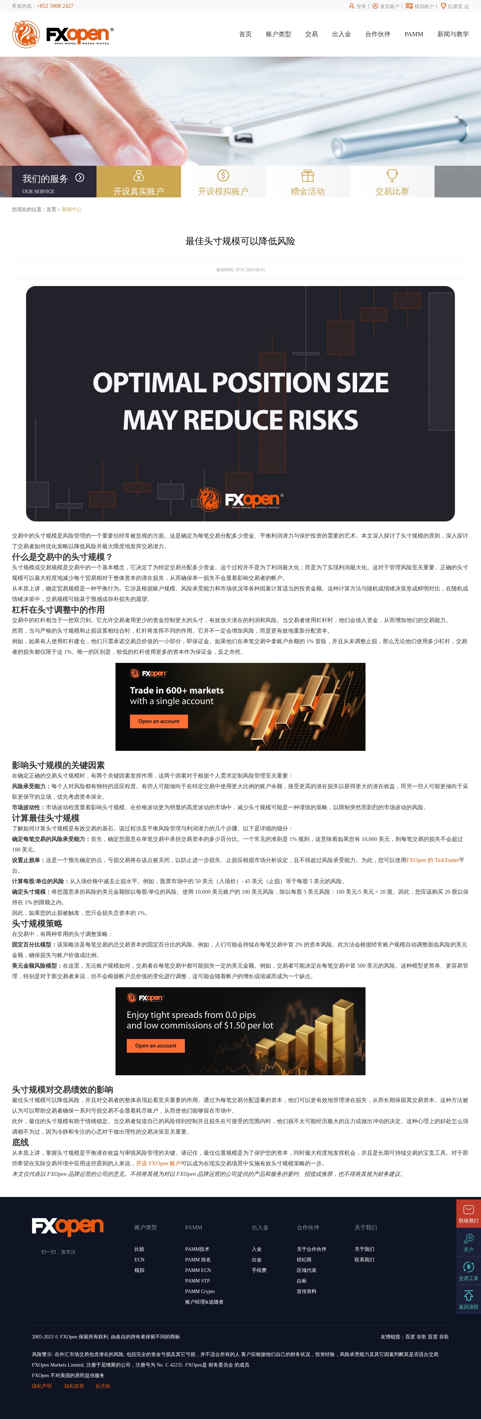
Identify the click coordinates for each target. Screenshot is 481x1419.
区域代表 (307, 1270)
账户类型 (278, 34)
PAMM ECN (198, 1270)
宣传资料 (307, 1291)
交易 (311, 34)
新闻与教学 (453, 34)
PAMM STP (197, 1281)
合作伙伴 (378, 34)
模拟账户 (420, 6)
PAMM (414, 34)
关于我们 (364, 1249)
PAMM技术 (197, 1249)
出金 (257, 1259)
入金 (257, 1249)
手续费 (259, 1270)
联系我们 (364, 1259)
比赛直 (452, 6)
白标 (302, 1281)
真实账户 (386, 6)
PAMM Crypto (200, 1291)
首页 (245, 34)
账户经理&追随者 (204, 1302)
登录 (357, 6)
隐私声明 (42, 1386)
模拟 (139, 1270)
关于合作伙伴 (311, 1249)
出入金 (341, 34)
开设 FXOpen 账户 (158, 1163)
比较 (139, 1249)
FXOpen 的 (419, 860)
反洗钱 (102, 1386)
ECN (139, 1259)
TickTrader (447, 860)
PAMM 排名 (198, 1259)
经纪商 (304, 1259)
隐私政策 (74, 1386)
